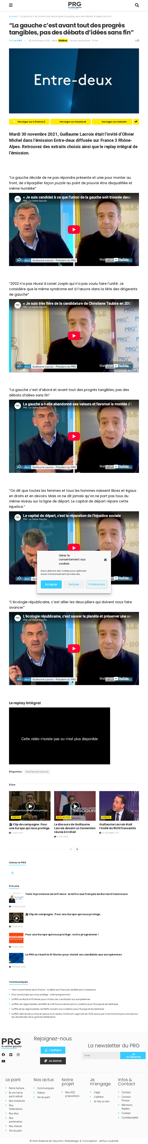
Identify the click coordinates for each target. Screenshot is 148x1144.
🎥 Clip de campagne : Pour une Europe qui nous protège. (29, 826)
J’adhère (98, 1096)
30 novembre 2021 (39, 40)
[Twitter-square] (11, 1054)
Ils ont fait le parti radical (16, 1094)
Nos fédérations (15, 1107)
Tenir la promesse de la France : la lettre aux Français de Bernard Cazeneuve (76, 894)
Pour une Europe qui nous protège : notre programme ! (62, 934)
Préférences (97, 584)
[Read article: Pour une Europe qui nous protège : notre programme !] (16, 938)
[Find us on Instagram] (29, 872)
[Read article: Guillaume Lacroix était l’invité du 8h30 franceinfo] (120, 806)
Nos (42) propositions (72, 1094)
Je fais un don (101, 1101)
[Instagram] (18, 1054)
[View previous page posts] (70, 849)
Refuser (74, 584)
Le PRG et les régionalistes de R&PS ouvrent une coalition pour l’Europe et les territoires (58, 1009)
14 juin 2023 (62, 836)
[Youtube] (3, 1061)
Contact (126, 1092)
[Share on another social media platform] (136, 122)
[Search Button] (137, 5)
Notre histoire (16, 1088)
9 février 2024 (18, 967)
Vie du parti (15, 1130)
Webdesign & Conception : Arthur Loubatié (92, 1141)
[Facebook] (3, 1054)
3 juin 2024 (17, 833)
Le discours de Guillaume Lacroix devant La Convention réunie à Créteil (74, 828)
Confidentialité (130, 1117)
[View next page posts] (77, 849)
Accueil (13, 16)
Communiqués (45, 1088)
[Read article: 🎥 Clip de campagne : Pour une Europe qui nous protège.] (30, 806)
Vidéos (62, 40)
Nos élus (14, 1113)
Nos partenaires (15, 1120)
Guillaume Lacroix (37, 771)
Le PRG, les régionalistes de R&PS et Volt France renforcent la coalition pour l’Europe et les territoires (65, 1004)
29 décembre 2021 (110, 833)
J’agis (96, 1092)
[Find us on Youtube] (38, 872)
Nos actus (63, 817)
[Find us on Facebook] (21, 872)
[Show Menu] (10, 5)
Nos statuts (15, 1126)
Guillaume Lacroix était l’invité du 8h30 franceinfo (117, 826)
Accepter (51, 584)
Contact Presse (126, 1098)
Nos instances (17, 1100)
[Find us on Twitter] (12, 872)
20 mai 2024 (17, 947)
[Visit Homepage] (75, 5)
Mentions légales (127, 1107)
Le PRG (18, 40)
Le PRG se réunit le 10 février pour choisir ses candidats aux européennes (73, 954)
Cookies (126, 1113)
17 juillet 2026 (18, 906)
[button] (105, 560)
